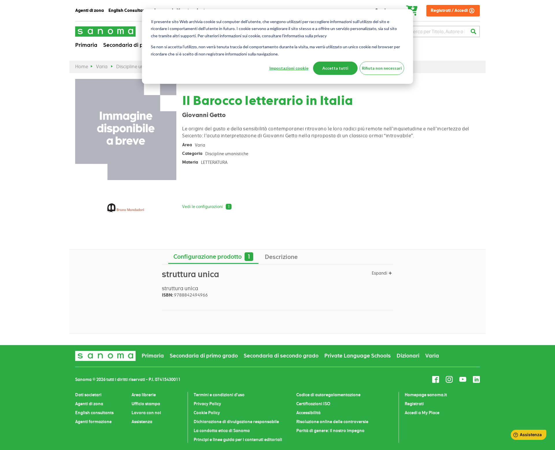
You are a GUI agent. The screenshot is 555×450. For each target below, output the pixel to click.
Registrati (414, 403)
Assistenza (142, 421)
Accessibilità (308, 412)
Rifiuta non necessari (382, 68)
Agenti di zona (89, 403)
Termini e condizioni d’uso (219, 394)
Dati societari (88, 394)
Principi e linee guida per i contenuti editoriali (238, 439)
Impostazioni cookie (288, 68)
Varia (102, 67)
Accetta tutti (335, 68)
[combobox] (437, 31)
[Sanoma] (105, 31)
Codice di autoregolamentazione (328, 394)
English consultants (94, 412)
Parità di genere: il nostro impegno (330, 430)
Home (81, 67)
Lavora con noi (146, 412)
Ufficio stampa (146, 403)
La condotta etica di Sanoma (222, 430)
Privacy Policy (207, 403)
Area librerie (144, 394)
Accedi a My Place (422, 412)
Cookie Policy (207, 412)
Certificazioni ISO (313, 403)
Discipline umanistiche (140, 67)
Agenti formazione (93, 421)
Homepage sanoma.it (426, 394)
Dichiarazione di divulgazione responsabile (236, 421)
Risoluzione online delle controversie (332, 421)
